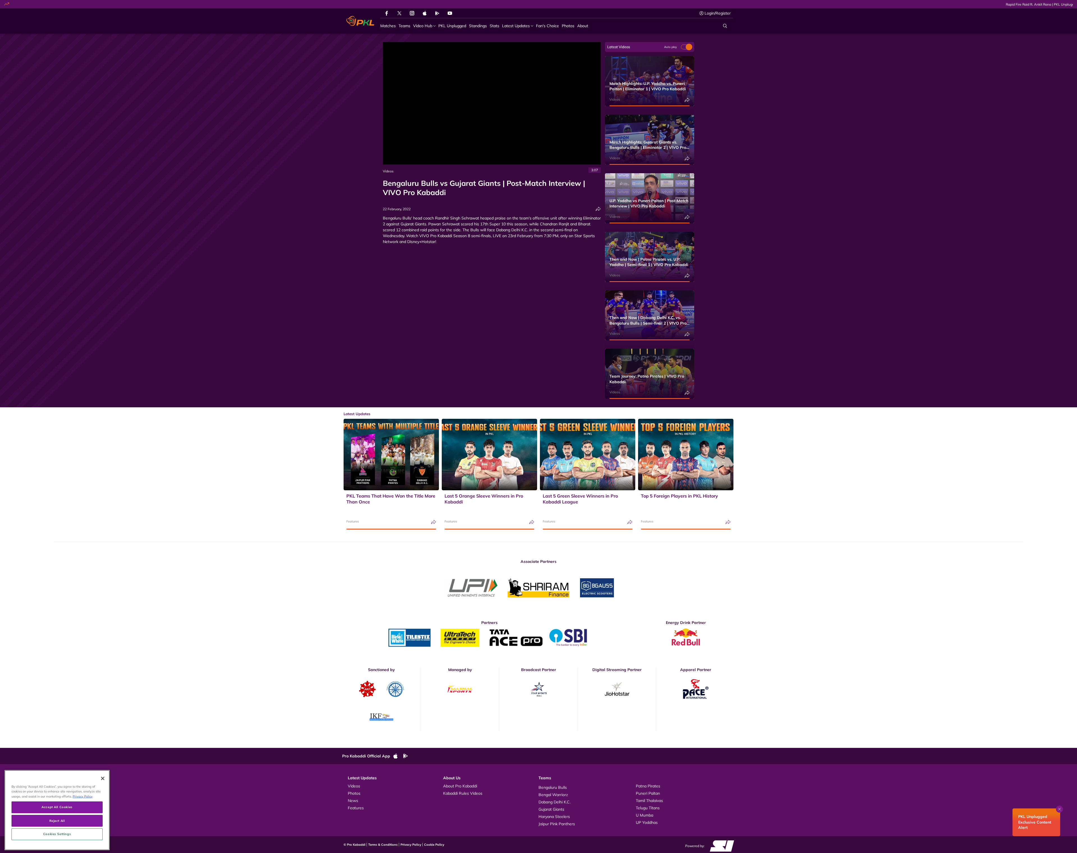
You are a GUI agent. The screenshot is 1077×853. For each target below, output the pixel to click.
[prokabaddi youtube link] (450, 13)
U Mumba (644, 815)
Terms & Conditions (383, 845)
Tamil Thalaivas (649, 800)
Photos (354, 793)
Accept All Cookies (57, 807)
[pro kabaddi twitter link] (399, 13)
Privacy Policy (411, 845)
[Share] (598, 209)
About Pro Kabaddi (460, 786)
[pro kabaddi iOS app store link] (424, 13)
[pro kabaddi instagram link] (412, 13)
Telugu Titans (648, 807)
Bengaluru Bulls (552, 787)
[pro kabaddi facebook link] (386, 13)
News (353, 800)
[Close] (102, 778)
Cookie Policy (434, 845)
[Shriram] (472, 587)
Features (352, 521)
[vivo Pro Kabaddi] (360, 21)
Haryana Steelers (554, 816)
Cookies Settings (57, 834)
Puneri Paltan (648, 793)
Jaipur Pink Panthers (556, 823)
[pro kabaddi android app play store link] (437, 13)
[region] (57, 810)
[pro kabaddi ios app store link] (398, 756)
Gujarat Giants (551, 809)
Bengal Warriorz (553, 794)
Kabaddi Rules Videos (462, 793)
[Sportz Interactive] (720, 845)
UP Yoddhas (647, 822)
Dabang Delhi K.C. (554, 802)
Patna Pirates (648, 786)
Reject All (57, 821)
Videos (388, 171)
